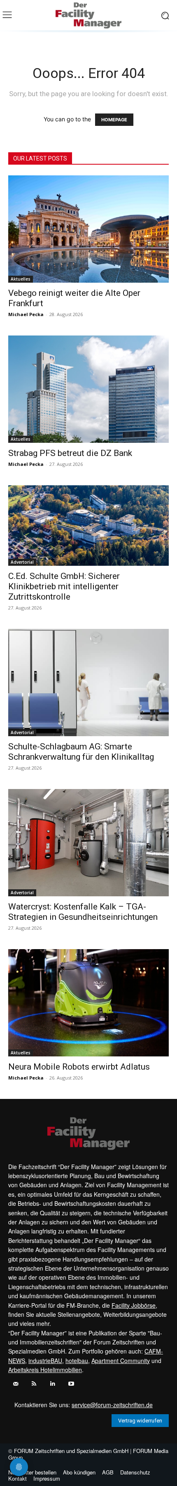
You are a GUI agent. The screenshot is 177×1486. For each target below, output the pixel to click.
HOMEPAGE (114, 120)
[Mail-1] (15, 1384)
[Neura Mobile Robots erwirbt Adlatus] (88, 1002)
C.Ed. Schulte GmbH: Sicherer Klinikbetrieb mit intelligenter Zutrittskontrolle (64, 586)
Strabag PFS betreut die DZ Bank (70, 453)
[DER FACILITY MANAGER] (88, 15)
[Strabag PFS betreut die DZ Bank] (88, 389)
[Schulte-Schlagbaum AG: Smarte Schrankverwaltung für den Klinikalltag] (88, 682)
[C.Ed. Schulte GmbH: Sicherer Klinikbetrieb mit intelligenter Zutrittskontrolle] (88, 525)
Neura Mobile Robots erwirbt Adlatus (79, 1067)
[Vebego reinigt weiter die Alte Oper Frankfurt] (88, 229)
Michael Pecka (26, 314)
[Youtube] (71, 1384)
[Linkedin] (52, 1384)
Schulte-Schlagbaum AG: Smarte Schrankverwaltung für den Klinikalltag (81, 752)
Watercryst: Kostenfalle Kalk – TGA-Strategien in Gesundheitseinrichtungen (83, 912)
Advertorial (22, 562)
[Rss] (34, 1384)
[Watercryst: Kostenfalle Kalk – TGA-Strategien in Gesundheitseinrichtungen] (88, 842)
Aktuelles (20, 279)
